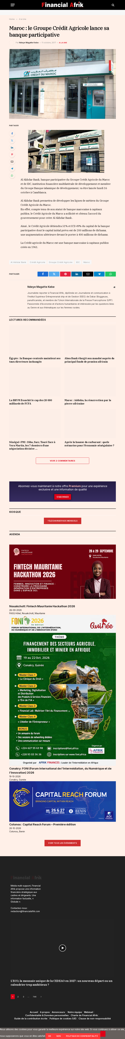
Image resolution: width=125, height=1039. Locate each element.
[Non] (102, 1034)
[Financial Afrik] (63, 5)
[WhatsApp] (12, 175)
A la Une (63, 43)
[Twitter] (12, 140)
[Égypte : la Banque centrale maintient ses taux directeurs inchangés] (35, 339)
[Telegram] (12, 168)
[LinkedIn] (12, 147)
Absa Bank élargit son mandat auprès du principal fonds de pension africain (89, 360)
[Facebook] (12, 133)
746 (34, 996)
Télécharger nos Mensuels (63, 521)
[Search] (112, 5)
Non (58, 1036)
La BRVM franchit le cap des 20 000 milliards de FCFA (30, 402)
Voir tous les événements (62, 843)
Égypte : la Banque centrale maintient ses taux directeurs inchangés (35, 360)
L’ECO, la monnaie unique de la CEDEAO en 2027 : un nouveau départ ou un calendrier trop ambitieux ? (61, 982)
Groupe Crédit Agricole (60, 262)
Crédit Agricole (37, 262)
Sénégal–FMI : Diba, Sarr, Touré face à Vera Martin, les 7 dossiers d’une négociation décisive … (32, 445)
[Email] (12, 161)
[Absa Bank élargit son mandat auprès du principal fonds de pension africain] (90, 339)
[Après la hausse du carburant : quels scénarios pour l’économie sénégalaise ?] (90, 423)
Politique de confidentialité (82, 1036)
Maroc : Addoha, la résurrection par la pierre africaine (87, 402)
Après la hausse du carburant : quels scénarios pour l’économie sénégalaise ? (89, 444)
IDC (78, 262)
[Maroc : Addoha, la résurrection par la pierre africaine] (90, 381)
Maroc (87, 262)
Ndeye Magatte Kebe (29, 42)
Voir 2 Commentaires (62, 460)
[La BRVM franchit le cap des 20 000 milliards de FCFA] (35, 381)
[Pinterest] (12, 154)
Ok (49, 1036)
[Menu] (13, 5)
